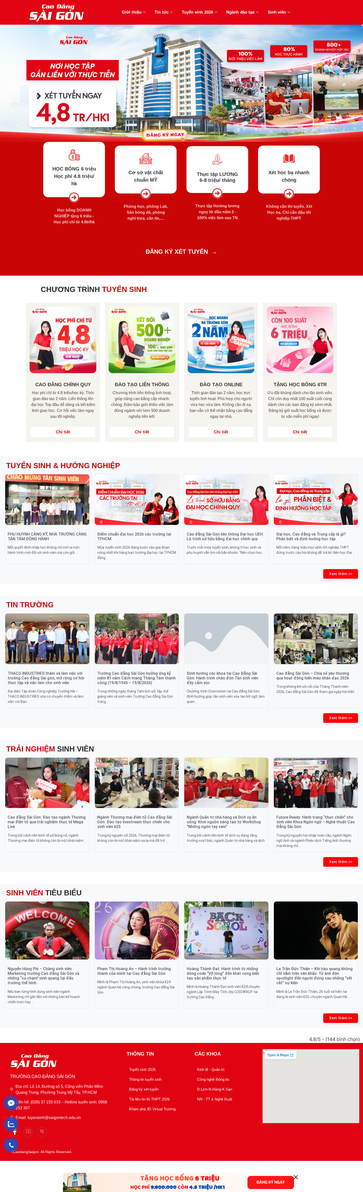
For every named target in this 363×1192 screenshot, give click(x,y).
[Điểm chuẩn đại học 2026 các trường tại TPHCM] (137, 499)
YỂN (202, 251)
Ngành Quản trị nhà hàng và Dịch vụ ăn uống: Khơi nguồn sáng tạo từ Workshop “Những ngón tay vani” (224, 822)
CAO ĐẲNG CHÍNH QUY (63, 384)
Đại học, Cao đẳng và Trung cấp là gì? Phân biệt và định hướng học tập (311, 536)
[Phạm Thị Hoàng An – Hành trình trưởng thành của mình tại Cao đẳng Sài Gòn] (137, 931)
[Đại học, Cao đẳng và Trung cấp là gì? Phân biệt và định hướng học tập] (316, 499)
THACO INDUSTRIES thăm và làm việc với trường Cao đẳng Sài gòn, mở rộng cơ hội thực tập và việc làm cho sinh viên (46, 678)
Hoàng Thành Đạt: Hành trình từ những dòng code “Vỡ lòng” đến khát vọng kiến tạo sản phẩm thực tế (223, 973)
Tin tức (162, 12)
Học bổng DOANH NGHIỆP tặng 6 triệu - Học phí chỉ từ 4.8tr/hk (74, 216)
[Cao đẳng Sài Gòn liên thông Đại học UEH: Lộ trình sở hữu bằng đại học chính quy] (226, 499)
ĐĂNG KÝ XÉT (166, 251)
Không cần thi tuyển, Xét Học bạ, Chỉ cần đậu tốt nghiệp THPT (289, 212)
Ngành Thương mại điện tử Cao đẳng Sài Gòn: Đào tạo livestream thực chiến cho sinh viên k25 (134, 822)
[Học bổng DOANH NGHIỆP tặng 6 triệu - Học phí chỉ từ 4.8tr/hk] (74, 197)
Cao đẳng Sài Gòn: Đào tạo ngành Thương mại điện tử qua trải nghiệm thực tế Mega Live (47, 822)
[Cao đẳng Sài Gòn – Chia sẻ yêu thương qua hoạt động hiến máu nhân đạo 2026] (316, 639)
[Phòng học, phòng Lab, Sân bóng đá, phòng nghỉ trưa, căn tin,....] (146, 194)
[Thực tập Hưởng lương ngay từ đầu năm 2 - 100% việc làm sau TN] (217, 193)
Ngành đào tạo (240, 12)
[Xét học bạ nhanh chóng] (289, 158)
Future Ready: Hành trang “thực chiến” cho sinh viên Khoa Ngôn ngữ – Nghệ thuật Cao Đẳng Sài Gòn (315, 822)
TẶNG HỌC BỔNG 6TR (300, 384)
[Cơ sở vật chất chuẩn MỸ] (145, 158)
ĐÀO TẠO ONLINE (221, 384)
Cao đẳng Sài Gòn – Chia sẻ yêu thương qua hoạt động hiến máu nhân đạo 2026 (312, 675)
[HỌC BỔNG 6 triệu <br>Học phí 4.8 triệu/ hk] (74, 154)
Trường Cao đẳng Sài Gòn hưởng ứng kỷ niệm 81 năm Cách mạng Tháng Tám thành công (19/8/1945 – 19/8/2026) (136, 678)
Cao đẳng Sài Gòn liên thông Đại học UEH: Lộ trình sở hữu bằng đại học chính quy (225, 536)
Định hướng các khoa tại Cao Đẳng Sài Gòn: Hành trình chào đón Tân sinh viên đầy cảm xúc (222, 678)
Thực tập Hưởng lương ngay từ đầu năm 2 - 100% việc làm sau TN (217, 212)
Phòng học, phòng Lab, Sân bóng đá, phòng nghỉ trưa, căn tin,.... (146, 212)
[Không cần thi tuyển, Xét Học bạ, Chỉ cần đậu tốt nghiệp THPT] (289, 194)
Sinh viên (277, 12)
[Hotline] (42, 1132)
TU (191, 251)
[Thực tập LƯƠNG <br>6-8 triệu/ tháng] (217, 159)
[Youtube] (28, 1132)
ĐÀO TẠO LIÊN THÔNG (142, 384)
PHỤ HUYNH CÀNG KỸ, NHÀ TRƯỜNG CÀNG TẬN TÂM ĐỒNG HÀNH (47, 536)
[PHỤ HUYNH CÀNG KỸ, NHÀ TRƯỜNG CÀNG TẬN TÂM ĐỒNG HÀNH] (47, 499)
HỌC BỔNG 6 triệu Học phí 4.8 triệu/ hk (74, 176)
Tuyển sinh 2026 (197, 12)
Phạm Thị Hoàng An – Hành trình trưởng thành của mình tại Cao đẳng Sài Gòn (134, 971)
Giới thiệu (131, 12)
